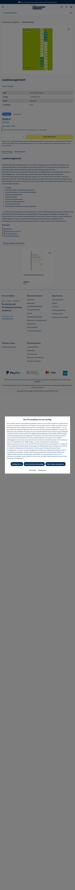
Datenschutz (42, 470)
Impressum (32, 470)
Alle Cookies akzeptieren (55, 464)
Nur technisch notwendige (34, 464)
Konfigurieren (17, 464)
